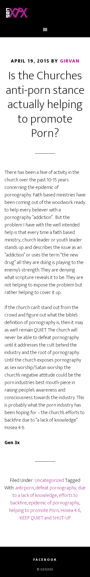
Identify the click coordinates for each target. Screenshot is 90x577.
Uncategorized (49, 480)
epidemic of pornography (53, 503)
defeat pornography (56, 488)
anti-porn (24, 488)
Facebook (45, 559)
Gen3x (45, 13)
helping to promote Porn (34, 510)
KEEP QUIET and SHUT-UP (45, 518)
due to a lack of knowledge (49, 492)
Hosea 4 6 (70, 510)
